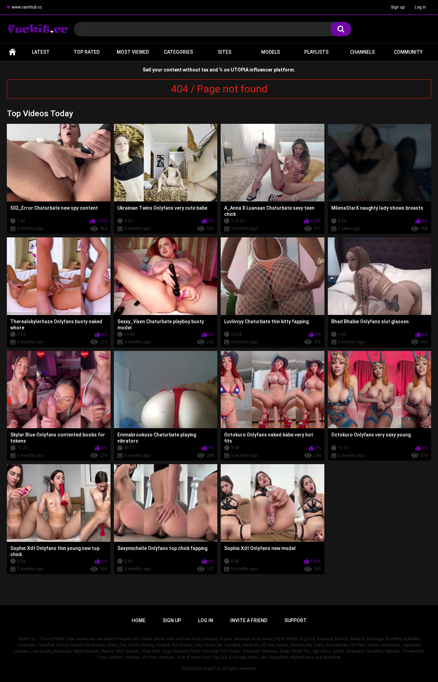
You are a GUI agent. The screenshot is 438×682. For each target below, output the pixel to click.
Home (12, 52)
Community (408, 52)
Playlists (316, 52)
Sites (224, 52)
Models (270, 52)
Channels (362, 52)
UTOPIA (239, 70)
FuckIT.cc (212, 668)
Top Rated (87, 52)
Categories (178, 52)
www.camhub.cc (27, 7)
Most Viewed (133, 52)
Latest (41, 52)
